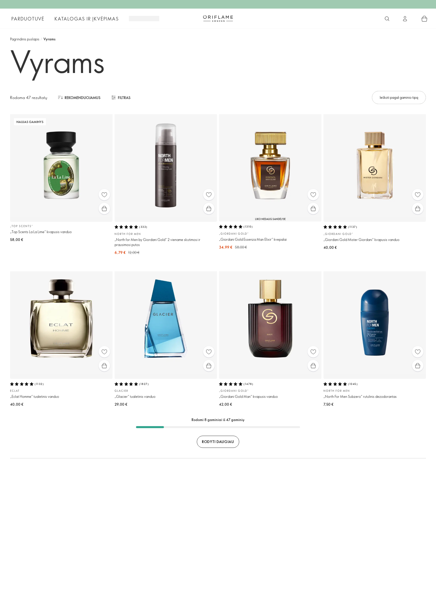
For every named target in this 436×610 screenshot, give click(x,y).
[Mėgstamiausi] (104, 194)
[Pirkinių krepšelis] (424, 18)
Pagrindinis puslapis (24, 39)
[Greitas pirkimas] (104, 208)
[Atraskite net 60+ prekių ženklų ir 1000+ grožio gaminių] (387, 18)
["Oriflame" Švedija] (218, 18)
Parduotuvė (27, 19)
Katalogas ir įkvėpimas (86, 19)
